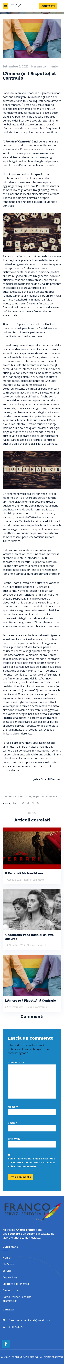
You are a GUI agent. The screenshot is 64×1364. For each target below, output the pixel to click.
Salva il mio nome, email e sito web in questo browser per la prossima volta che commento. (31, 1162)
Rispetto (38, 796)
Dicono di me (11, 1290)
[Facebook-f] (6, 1344)
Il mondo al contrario (17, 796)
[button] (5, 6)
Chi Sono (8, 1264)
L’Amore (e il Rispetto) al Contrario (30, 1000)
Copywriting (10, 1277)
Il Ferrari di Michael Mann (24, 873)
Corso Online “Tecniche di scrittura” (17, 1299)
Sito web (14, 1138)
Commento (16, 1062)
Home (6, 1257)
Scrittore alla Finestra (16, 1284)
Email (12, 1122)
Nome (13, 1106)
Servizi (7, 1270)
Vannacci (51, 796)
